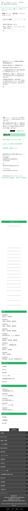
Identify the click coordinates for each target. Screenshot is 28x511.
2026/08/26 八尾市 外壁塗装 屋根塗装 (9, 325)
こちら (8, 155)
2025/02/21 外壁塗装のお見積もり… (8, 408)
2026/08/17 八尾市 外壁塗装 (6, 353)
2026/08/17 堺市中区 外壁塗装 (7, 348)
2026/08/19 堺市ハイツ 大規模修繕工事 (9, 344)
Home (8, 509)
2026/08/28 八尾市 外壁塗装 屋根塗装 (9, 320)
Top (21, 509)
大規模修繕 (5, 420)
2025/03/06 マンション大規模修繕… (8, 394)
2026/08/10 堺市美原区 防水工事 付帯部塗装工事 (12, 358)
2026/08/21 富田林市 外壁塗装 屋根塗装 (9, 339)
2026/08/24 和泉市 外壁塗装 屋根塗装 (9, 330)
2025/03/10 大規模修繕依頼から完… (8, 390)
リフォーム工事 (6, 375)
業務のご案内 (4, 440)
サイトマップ (4, 493)
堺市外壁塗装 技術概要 (8, 177)
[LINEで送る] (20, 130)
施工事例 (4, 372)
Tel (12, 509)
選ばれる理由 (4, 448)
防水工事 (4, 381)
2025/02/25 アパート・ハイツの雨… (8, 404)
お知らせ (10, 8)
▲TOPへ (14, 429)
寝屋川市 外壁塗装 (21, 177)
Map (17, 509)
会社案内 (3, 481)
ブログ (6, 8)
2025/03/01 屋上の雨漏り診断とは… (8, 399)
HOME (2, 8)
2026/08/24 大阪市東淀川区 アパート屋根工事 (11, 334)
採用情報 (3, 485)
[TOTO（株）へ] (14, 293)
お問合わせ (3, 489)
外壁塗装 (4, 366)
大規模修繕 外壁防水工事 (8, 378)
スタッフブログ (4, 455)
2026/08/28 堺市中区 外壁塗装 (7, 315)
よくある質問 (4, 444)
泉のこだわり (4, 436)
